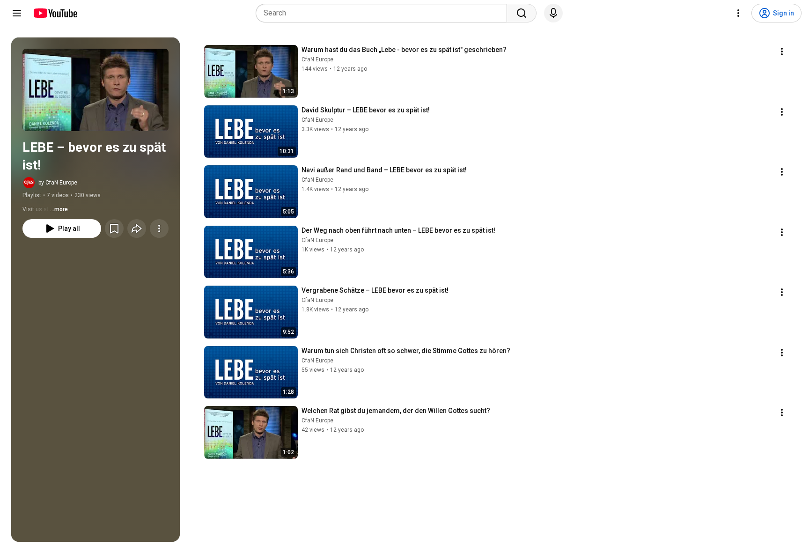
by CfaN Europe (57, 182)
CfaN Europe (317, 59)
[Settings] (738, 13)
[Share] (136, 228)
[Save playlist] (114, 228)
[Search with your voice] (553, 13)
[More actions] (159, 228)
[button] (95, 90)
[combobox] (384, 13)
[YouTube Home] (55, 13)
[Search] (522, 13)
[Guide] (16, 13)
